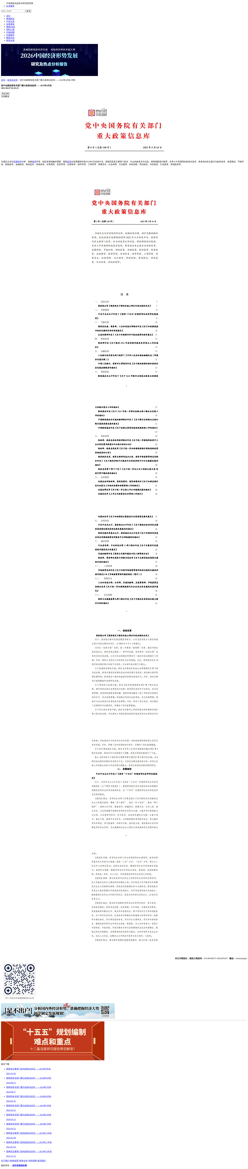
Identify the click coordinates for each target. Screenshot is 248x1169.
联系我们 (42, 1161)
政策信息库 (12, 80)
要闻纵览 (10, 19)
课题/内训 (10, 27)
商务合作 (23, 1161)
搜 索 (28, 11)
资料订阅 (10, 29)
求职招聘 (33, 1161)
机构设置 (14, 1161)
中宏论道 (10, 21)
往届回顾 (10, 32)
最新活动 (10, 38)
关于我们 (5, 1161)
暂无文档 (5, 94)
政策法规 (10, 40)
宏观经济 (17, 162)
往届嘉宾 (10, 35)
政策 (34, 162)
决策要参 (10, 24)
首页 (8, 16)
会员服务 (10, 6)
